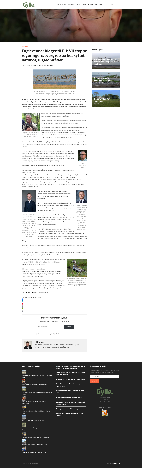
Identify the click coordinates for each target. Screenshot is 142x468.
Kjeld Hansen (39, 65)
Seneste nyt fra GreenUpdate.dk (66, 368)
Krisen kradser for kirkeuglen (102, 100)
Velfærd (66, 334)
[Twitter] (54, 302)
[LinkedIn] (54, 301)
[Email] (54, 306)
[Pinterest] (54, 304)
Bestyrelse (71, 4)
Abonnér (94, 381)
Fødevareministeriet (29, 334)
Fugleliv (25, 47)
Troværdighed (49, 334)
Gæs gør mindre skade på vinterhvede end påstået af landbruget (106, 61)
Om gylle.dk (98, 4)
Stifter (78, 4)
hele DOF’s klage (30, 292)
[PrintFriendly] (54, 309)
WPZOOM (117, 463)
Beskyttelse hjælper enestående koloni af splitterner (103, 80)
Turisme (58, 334)
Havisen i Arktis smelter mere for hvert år (69, 397)
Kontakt (90, 4)
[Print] (54, 307)
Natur (40, 334)
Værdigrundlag (61, 4)
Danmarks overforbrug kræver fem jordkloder (71, 379)
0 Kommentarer (48, 65)
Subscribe (69, 326)
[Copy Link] (54, 311)
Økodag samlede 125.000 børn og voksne (69, 409)
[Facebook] (54, 299)
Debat (84, 4)
